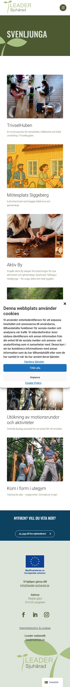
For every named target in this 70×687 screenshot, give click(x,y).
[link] (32, 8)
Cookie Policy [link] (33, 383)
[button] (65, 303)
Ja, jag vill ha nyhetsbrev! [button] (32, 533)
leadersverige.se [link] (35, 639)
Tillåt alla (35, 368)
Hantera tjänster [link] (34, 361)
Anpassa (35, 377)
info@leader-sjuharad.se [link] (34, 585)
